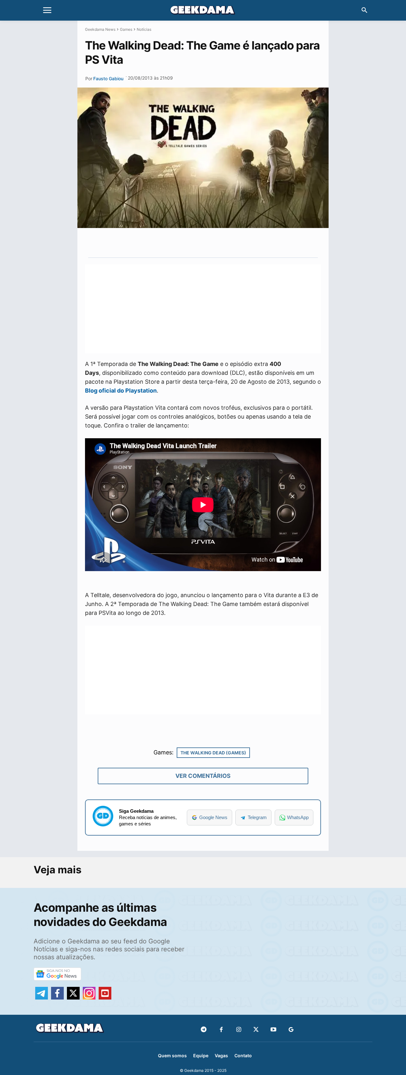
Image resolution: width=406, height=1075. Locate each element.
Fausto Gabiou (108, 78)
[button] (364, 10)
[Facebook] (221, 1030)
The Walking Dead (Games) (213, 752)
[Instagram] (239, 1030)
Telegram (257, 817)
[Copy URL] (242, 242)
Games (126, 29)
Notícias (144, 29)
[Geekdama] (203, 11)
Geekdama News (100, 29)
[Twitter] (256, 1030)
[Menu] (47, 10)
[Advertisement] (203, 308)
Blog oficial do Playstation (121, 390)
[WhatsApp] (213, 242)
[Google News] (291, 1030)
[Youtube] (273, 1030)
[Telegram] (228, 242)
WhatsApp (298, 817)
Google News (213, 817)
